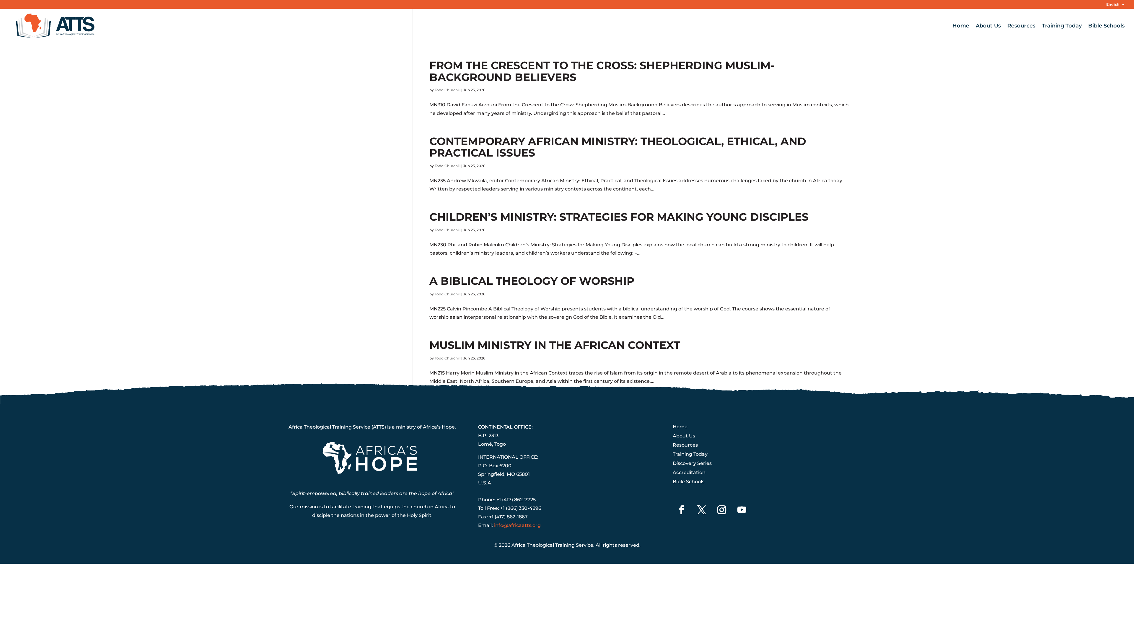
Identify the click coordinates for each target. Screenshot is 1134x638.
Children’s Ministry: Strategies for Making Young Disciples (619, 216)
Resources (1021, 26)
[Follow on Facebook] (681, 510)
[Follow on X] (702, 510)
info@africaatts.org (517, 525)
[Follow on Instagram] (722, 510)
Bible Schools (1106, 26)
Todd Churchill (447, 90)
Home (960, 26)
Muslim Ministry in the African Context (554, 344)
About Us (988, 26)
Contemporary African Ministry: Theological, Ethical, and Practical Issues (617, 147)
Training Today (1062, 26)
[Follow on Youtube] (742, 510)
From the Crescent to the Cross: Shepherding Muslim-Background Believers (602, 71)
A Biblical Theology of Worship (531, 280)
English (1112, 4)
